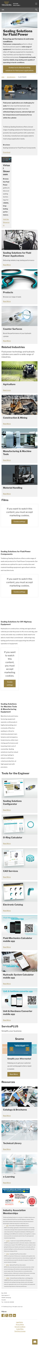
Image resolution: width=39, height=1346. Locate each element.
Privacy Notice (20, 1324)
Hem (3, 77)
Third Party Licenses (19, 1331)
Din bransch (11, 77)
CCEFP (8, 1240)
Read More (7, 265)
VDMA (7, 1278)
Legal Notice (19, 1322)
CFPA (7, 1254)
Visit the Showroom (6, 222)
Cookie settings (19, 522)
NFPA (7, 1265)
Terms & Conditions (20, 1326)
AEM (7, 1225)
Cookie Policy (19, 1329)
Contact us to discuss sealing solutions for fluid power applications (19, 69)
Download (6, 152)
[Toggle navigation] (35, 4)
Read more (7, 390)
